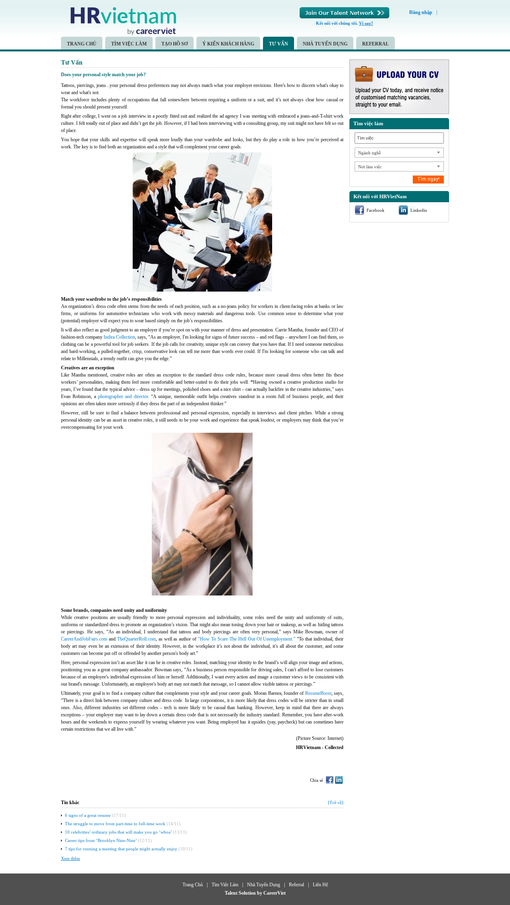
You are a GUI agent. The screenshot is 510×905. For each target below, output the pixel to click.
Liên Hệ (320, 884)
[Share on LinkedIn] (339, 780)
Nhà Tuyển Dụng (325, 44)
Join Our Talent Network (344, 12)
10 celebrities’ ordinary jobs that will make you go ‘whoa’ (118, 832)
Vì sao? (366, 23)
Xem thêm (70, 858)
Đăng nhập (420, 12)
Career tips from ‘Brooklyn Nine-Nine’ (101, 840)
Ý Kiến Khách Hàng (228, 44)
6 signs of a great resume (88, 815)
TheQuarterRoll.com (136, 639)
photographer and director (123, 396)
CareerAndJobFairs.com (84, 639)
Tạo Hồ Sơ (174, 44)
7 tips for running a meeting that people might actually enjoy (121, 848)
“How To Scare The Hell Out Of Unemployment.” (246, 639)
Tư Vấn (278, 44)
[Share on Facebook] (329, 780)
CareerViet (274, 893)
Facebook (375, 210)
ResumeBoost (318, 693)
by (260, 893)
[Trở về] (335, 802)
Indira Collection (119, 337)
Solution (248, 893)
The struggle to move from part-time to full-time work (115, 823)
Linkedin (418, 210)
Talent (232, 893)
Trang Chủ (81, 44)
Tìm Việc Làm (129, 44)
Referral (375, 44)
